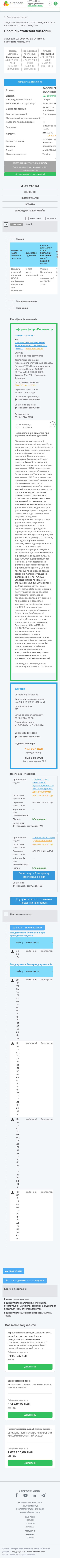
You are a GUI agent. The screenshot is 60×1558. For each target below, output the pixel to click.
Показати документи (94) (29, 826)
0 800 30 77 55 (34, 1)
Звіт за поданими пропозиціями (24, 1280)
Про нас (30, 1527)
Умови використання (36, 1552)
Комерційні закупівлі (30, 1512)
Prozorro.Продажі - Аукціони (30, 1509)
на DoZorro (24, 41)
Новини (30, 1520)
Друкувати (15, 1271)
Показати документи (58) (29, 886)
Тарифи (30, 1538)
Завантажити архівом (28, 927)
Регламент (30, 1531)
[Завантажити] (12, 952)
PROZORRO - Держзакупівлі (30, 1502)
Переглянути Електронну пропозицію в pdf (34, 875)
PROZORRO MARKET (30, 1506)
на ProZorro (10, 41)
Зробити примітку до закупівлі (30, 174)
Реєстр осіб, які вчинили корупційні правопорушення (30, 168)
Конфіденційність (17, 1552)
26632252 (47, 132)
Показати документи (29, 399)
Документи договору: (26, 733)
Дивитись (30, 1366)
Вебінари (30, 1534)
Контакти (30, 1523)
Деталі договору (26, 743)
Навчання (30, 1517)
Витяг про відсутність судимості (29, 163)
